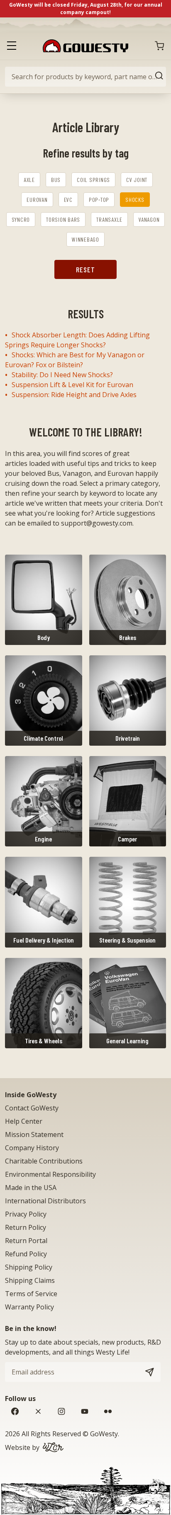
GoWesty (104, 1433)
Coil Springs (93, 179)
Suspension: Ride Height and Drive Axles (74, 394)
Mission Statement (34, 1134)
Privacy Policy (25, 1214)
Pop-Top (99, 199)
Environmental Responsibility (50, 1174)
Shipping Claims (30, 1280)
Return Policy (25, 1227)
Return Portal (26, 1240)
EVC (68, 199)
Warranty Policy (29, 1306)
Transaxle (109, 219)
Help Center (23, 1121)
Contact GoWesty (32, 1108)
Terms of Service (31, 1293)
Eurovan (37, 199)
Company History (32, 1147)
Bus (56, 179)
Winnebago (85, 239)
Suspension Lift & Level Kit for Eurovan (72, 384)
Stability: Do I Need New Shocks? (62, 374)
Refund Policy (26, 1253)
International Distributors (45, 1200)
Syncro (21, 219)
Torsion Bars (63, 219)
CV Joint (136, 179)
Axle (29, 179)
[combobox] (85, 77)
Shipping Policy (28, 1267)
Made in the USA (30, 1187)
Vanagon (149, 219)
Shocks (134, 199)
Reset (85, 269)
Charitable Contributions (44, 1161)
